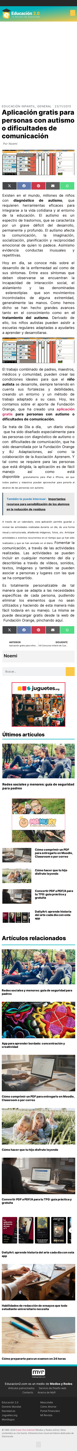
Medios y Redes (61, 1383)
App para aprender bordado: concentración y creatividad (33, 1045)
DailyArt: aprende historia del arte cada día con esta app (53, 915)
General (44, 106)
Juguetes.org (9, 1415)
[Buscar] (70, 671)
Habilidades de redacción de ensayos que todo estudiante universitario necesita (34, 1307)
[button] (72, 13)
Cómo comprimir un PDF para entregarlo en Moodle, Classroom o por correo (54, 853)
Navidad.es (8, 1410)
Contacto (27, 1392)
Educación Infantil (18, 106)
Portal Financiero (50, 1410)
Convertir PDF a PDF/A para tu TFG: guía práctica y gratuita (54, 894)
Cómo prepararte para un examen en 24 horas (34, 1358)
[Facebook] (36, 3)
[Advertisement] (38, 61)
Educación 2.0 (10, 1402)
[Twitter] (41, 3)
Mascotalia (46, 1402)
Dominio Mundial (11, 1406)
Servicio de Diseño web (52, 1388)
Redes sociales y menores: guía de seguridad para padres (37, 992)
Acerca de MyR (47, 1392)
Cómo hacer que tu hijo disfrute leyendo (51, 871)
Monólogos (8, 1419)
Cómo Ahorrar (48, 1406)
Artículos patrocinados (21, 1388)
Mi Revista (46, 1415)
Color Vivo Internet (25, 1430)
